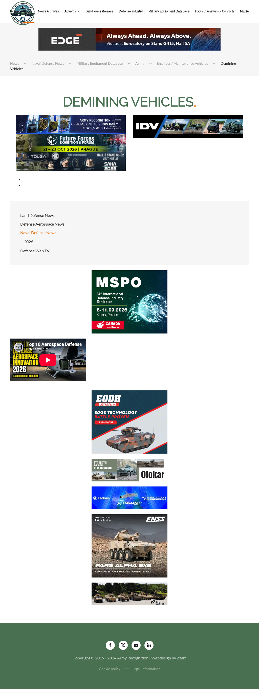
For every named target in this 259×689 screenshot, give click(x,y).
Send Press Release (99, 11)
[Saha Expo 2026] (71, 123)
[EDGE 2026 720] (129, 38)
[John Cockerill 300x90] (129, 593)
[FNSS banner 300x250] (129, 545)
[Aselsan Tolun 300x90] (129, 497)
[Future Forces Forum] (71, 142)
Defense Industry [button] (131, 11)
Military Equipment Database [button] (168, 11)
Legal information (146, 668)
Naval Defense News (38, 232)
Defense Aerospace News (42, 223)
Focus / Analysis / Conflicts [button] (214, 11)
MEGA (244, 11)
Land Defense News (37, 215)
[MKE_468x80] (71, 161)
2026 (28, 241)
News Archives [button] (48, 11)
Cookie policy (109, 668)
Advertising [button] (72, 11)
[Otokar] (129, 469)
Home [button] (14, 11)
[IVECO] (188, 126)
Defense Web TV (35, 250)
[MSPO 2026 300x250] (129, 301)
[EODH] (129, 421)
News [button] (28, 11)
